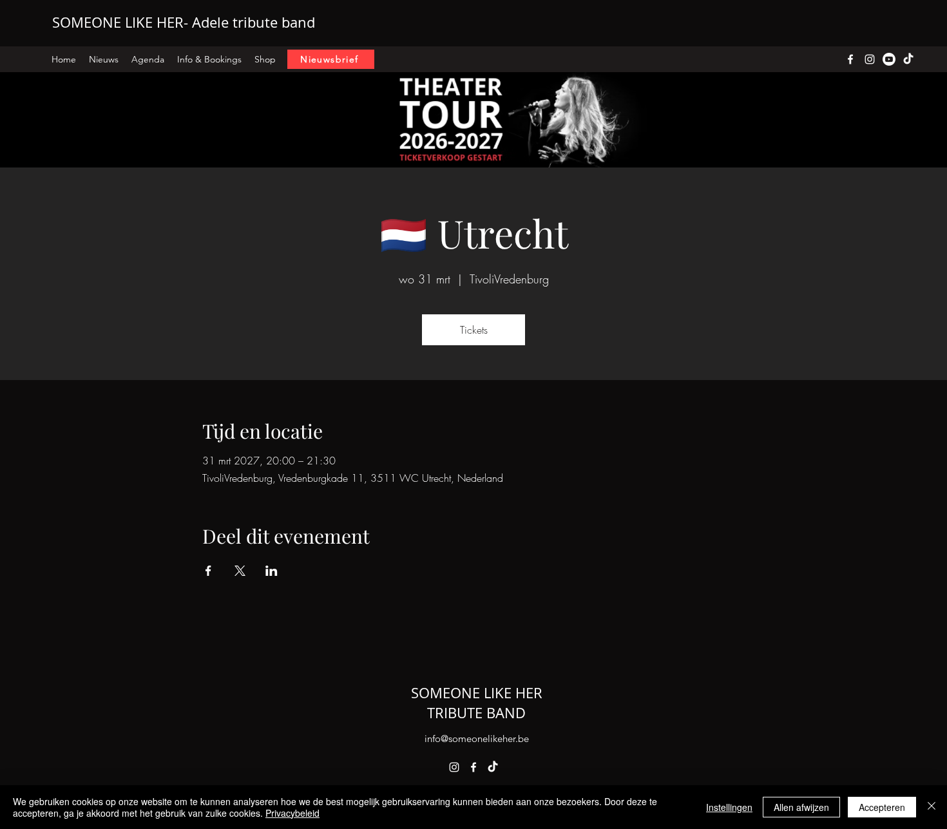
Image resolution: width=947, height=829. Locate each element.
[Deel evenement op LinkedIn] (271, 571)
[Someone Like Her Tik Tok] (908, 59)
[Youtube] (889, 59)
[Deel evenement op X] (240, 571)
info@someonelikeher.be (477, 738)
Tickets (474, 330)
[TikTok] (492, 767)
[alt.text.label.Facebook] (850, 59)
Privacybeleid (292, 812)
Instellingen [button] (729, 807)
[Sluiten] (931, 807)
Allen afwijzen (801, 807)
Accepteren (882, 807)
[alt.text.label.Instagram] (869, 59)
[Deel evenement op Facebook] (208, 571)
